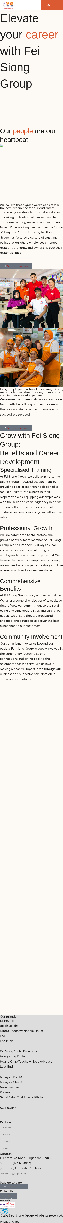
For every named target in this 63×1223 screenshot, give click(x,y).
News (5, 1148)
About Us (7, 1127)
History (6, 1134)
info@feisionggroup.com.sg (13, 1173)
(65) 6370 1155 (6, 1163)
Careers (6, 1141)
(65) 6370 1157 (6, 1168)
